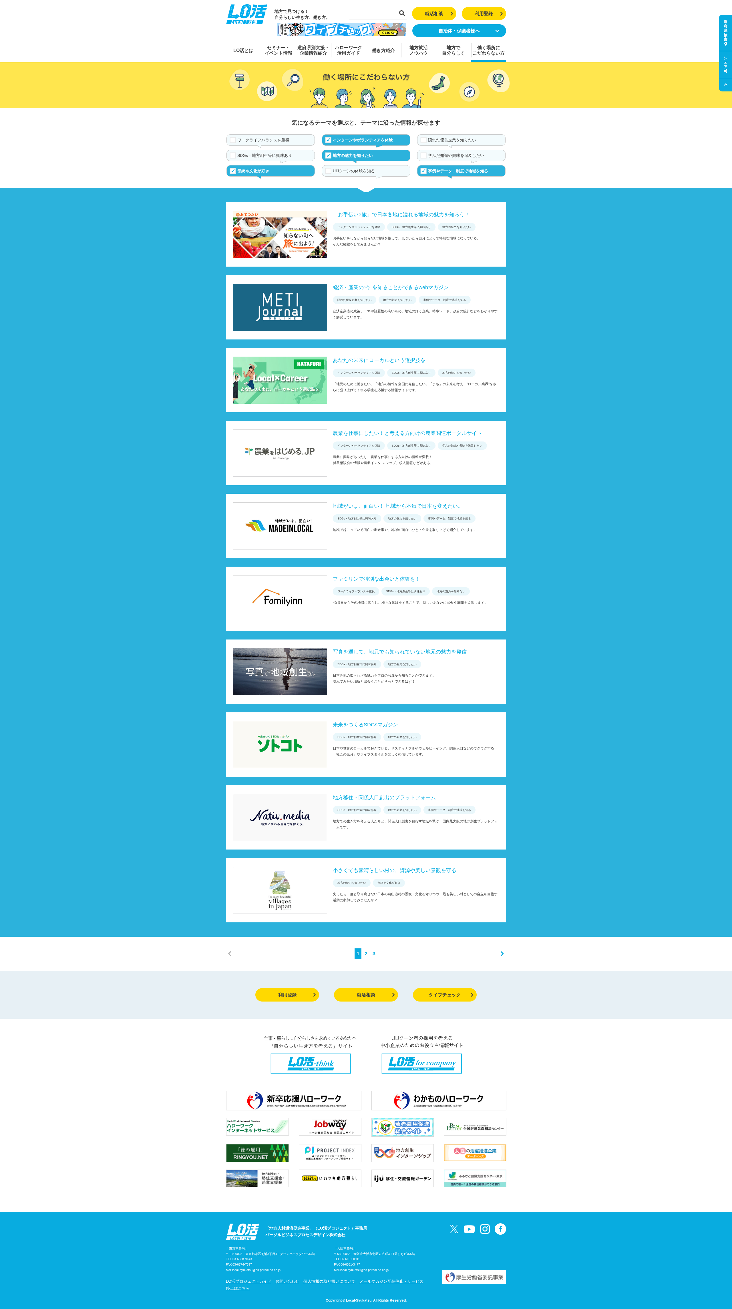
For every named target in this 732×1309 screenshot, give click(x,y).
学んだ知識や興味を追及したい (456, 155)
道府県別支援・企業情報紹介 (313, 50)
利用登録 (484, 13)
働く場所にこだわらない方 (489, 50)
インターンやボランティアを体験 (363, 140)
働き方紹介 (383, 50)
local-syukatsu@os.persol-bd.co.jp (256, 1270)
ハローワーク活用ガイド (348, 50)
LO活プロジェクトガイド (248, 1281)
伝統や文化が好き (253, 171)
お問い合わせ (287, 1281)
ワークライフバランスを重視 (263, 140)
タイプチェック (445, 994)
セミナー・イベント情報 (278, 50)
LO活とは (243, 50)
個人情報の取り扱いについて (329, 1281)
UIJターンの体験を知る (354, 171)
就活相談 (434, 13)
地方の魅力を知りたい (353, 155)
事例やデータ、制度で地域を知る (458, 171)
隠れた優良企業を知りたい (452, 140)
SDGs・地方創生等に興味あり (264, 155)
